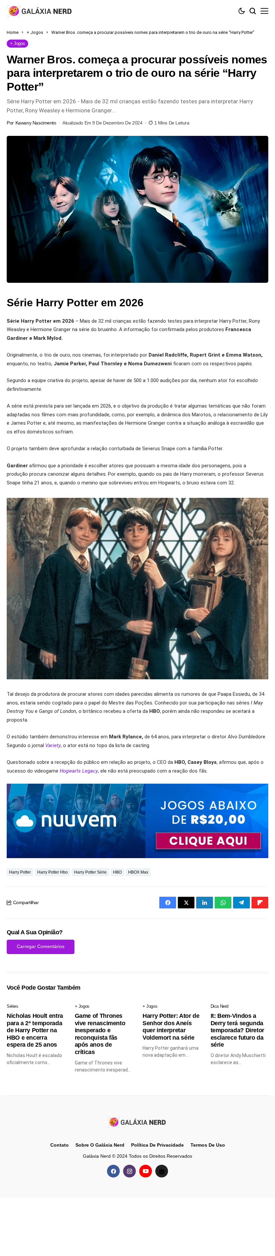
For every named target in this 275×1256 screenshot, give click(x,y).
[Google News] (161, 1171)
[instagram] (129, 1171)
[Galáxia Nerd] (40, 11)
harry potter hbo (52, 872)
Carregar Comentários (40, 946)
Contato (59, 1145)
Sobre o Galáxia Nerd (99, 1145)
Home (12, 32)
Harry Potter (20, 872)
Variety (53, 745)
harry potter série (90, 872)
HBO (117, 872)
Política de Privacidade (157, 1145)
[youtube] (145, 1171)
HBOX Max (138, 872)
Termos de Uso (207, 1145)
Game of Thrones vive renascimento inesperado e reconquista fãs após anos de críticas (100, 1033)
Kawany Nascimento (35, 122)
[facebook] (113, 1171)
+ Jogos (34, 32)
